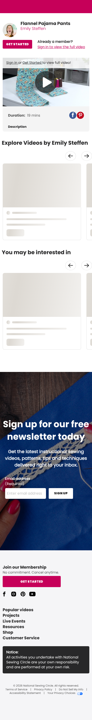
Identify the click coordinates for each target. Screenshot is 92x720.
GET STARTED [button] (17, 44)
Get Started (32, 62)
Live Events (14, 621)
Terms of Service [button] (16, 689)
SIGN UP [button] (61, 493)
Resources (13, 627)
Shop (8, 632)
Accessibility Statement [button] (25, 693)
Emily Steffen (33, 28)
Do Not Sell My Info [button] (71, 689)
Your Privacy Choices (61, 693)
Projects (11, 615)
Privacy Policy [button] (43, 689)
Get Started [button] (31, 581)
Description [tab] (17, 127)
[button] (61, 44)
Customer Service (21, 638)
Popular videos (18, 610)
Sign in (12, 62)
